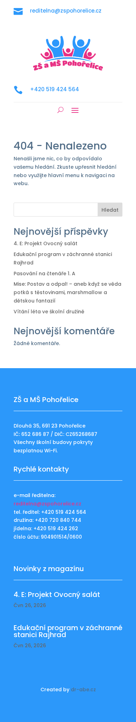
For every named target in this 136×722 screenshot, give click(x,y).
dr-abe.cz (83, 689)
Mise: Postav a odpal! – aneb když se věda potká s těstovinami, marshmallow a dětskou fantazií (67, 292)
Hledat (110, 209)
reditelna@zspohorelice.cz (47, 503)
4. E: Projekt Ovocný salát (45, 243)
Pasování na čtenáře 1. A (44, 273)
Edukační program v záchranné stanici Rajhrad (68, 631)
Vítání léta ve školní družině (49, 311)
